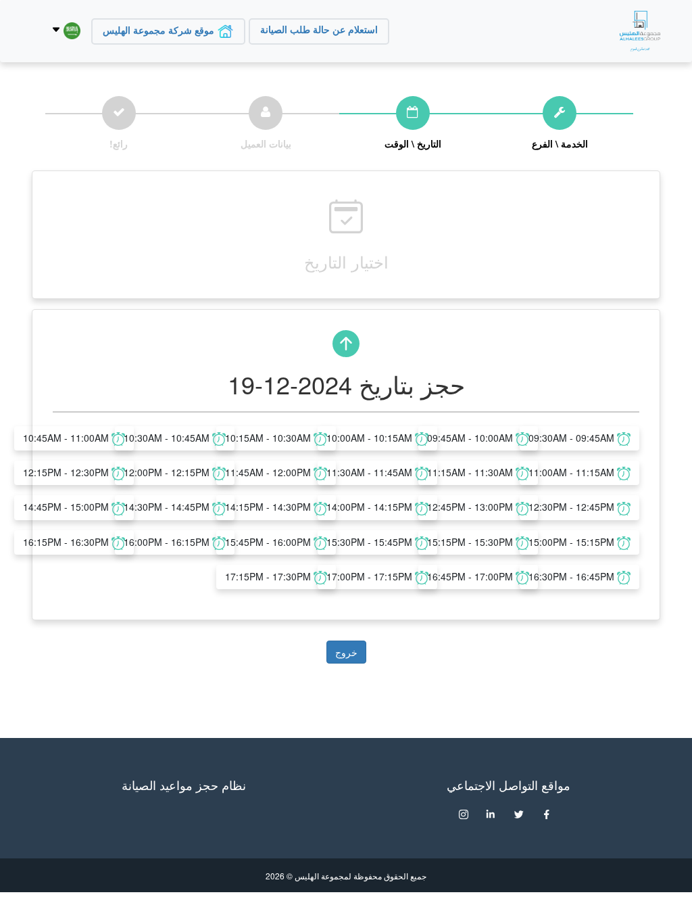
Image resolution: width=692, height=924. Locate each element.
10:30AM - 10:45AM (168, 437)
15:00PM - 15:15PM (572, 542)
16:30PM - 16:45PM (572, 576)
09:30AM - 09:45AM (572, 437)
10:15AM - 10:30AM (269, 437)
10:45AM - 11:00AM (67, 437)
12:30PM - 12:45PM (572, 506)
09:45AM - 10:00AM (471, 437)
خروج (346, 652)
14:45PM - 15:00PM (67, 506)
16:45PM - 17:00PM (471, 576)
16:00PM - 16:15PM (168, 542)
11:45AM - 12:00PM (269, 472)
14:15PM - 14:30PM (269, 506)
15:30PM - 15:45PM (370, 542)
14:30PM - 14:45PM (168, 506)
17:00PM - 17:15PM (370, 576)
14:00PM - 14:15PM (370, 506)
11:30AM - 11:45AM (370, 472)
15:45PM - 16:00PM (269, 542)
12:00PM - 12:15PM (168, 472)
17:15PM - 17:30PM (269, 576)
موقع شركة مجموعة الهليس (160, 30)
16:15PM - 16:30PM (67, 542)
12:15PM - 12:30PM (67, 472)
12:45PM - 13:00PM (471, 506)
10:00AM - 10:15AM (370, 437)
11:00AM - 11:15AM (572, 472)
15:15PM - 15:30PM (471, 542)
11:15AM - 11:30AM (471, 472)
